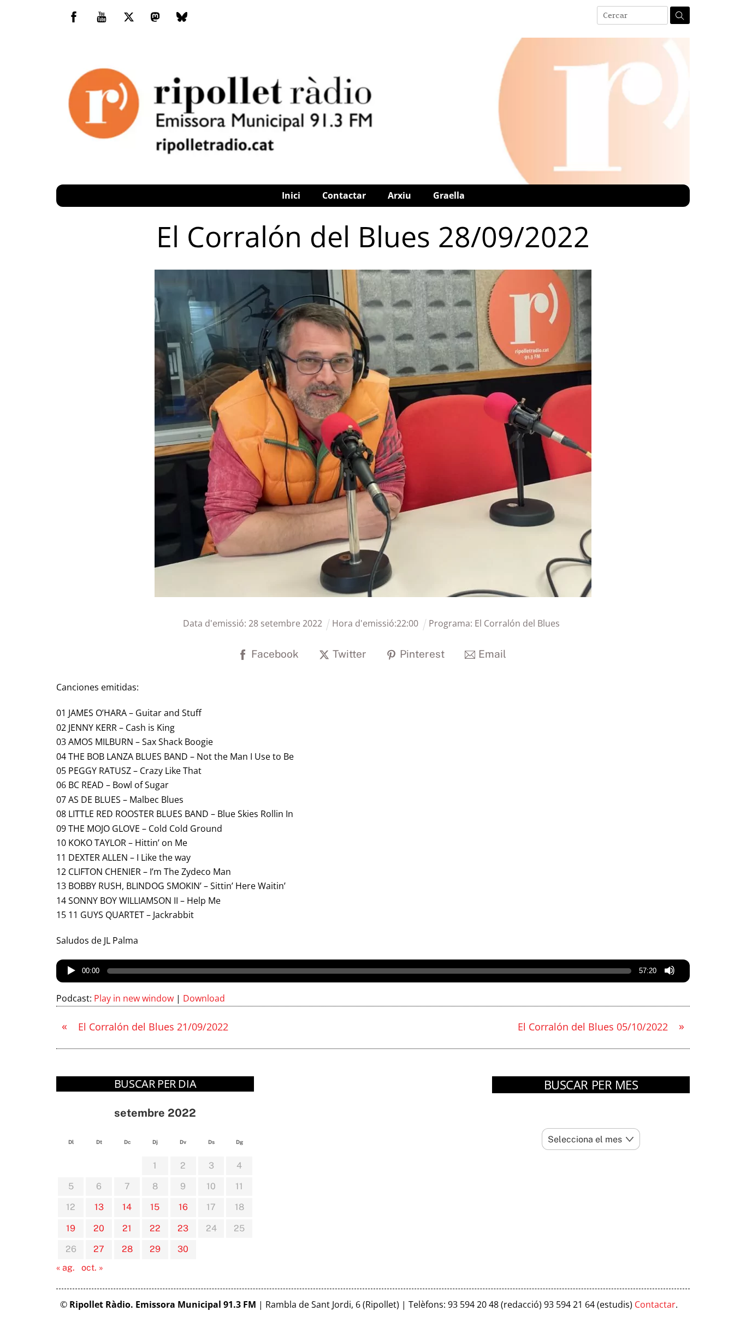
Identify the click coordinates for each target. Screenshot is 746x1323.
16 (183, 1207)
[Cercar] (680, 15)
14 (127, 1207)
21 (127, 1228)
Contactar (344, 195)
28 (127, 1249)
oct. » (92, 1267)
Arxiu (399, 195)
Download (204, 998)
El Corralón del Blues (517, 623)
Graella (449, 195)
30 (182, 1249)
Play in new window (134, 998)
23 (182, 1228)
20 (98, 1228)
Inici (291, 195)
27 (98, 1249)
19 (70, 1228)
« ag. (65, 1267)
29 (155, 1249)
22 (155, 1228)
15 (154, 1207)
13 (99, 1207)
